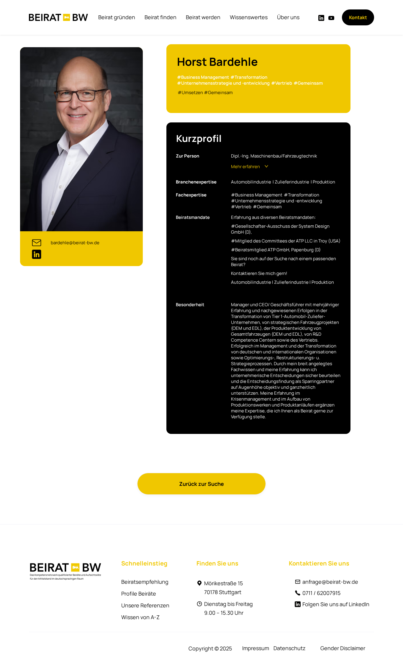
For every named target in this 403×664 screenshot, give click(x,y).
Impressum (255, 648)
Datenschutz (289, 648)
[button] (116, 17)
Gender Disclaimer (342, 648)
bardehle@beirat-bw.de (75, 243)
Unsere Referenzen (145, 605)
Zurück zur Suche (201, 483)
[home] (58, 17)
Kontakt (358, 17)
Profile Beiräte (138, 593)
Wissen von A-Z (140, 617)
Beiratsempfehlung (144, 581)
